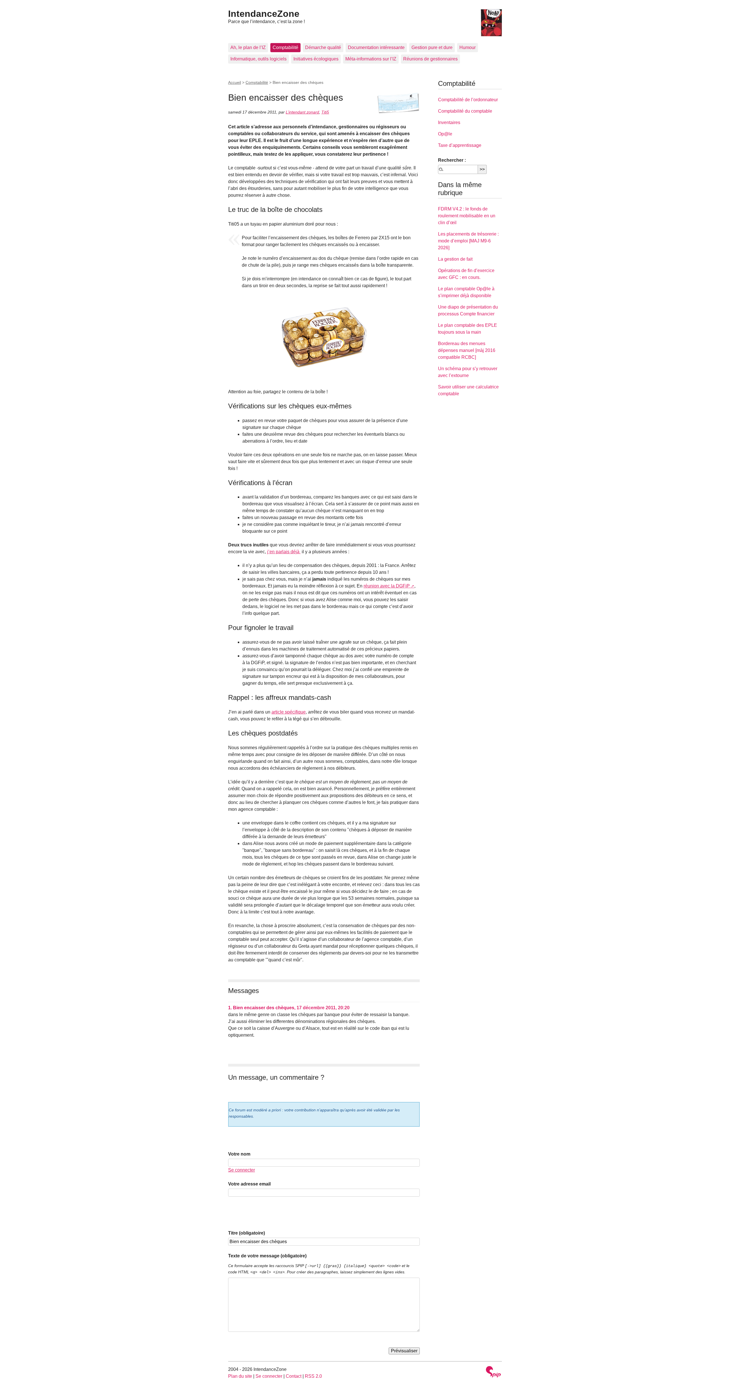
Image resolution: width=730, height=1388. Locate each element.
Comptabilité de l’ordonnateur (468, 99)
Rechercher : (452, 160)
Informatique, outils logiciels (258, 58)
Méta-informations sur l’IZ (370, 58)
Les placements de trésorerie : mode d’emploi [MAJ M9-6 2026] (468, 241)
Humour (467, 47)
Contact (293, 1376)
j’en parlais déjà (284, 551)
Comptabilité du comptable (465, 111)
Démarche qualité (323, 47)
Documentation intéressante (376, 47)
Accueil (234, 82)
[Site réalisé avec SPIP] (493, 1372)
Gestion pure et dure (432, 47)
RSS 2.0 (313, 1376)
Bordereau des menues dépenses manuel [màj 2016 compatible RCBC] (466, 350)
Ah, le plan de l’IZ (248, 47)
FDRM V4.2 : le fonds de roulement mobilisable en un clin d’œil (466, 215)
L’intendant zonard (302, 112)
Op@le (445, 133)
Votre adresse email (249, 1184)
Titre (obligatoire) (246, 1233)
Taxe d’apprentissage (459, 145)
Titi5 (325, 112)
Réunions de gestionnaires (430, 58)
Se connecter (241, 1170)
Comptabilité (285, 47)
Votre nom (239, 1154)
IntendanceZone (263, 14)
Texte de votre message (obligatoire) (267, 1255)
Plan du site (240, 1376)
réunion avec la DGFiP (387, 585)
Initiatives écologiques (315, 58)
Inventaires (449, 122)
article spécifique (288, 712)
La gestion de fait (455, 259)
